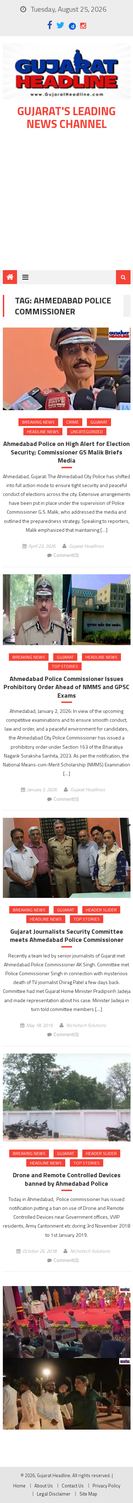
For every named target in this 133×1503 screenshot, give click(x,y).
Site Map (88, 1493)
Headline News (43, 431)
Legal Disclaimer (54, 1493)
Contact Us (73, 1485)
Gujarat (98, 422)
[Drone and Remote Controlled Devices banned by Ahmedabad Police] (67, 1097)
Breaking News (38, 422)
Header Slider (101, 909)
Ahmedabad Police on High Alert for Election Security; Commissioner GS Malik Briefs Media (66, 452)
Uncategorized (87, 431)
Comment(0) (66, 555)
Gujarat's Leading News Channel (66, 117)
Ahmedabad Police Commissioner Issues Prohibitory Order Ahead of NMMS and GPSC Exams (66, 687)
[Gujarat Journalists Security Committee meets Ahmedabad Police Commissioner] (67, 858)
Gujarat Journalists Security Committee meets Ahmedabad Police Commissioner (66, 935)
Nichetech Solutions (86, 1025)
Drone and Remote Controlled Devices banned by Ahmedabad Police (67, 1179)
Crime (72, 422)
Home (19, 1485)
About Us (43, 1485)
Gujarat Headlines (86, 545)
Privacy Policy (106, 1485)
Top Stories (65, 666)
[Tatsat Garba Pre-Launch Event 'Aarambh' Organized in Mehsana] (67, 1394)
